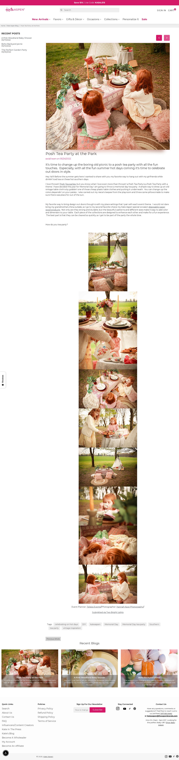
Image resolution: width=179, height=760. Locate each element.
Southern (154, 624)
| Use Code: (89, 2)
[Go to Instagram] (118, 709)
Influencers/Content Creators (18, 725)
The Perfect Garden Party (14, 50)
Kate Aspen (48, 757)
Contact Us (8, 717)
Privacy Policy (45, 708)
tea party (54, 628)
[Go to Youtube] (124, 709)
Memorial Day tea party (133, 624)
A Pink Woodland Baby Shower (16, 38)
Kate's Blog (8, 733)
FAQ (4, 721)
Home (3, 26)
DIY (84, 624)
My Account (8, 741)
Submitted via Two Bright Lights (107, 612)
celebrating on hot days (66, 624)
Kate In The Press (11, 729)
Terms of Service (47, 721)
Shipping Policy (46, 717)
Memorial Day (111, 624)
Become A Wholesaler (14, 737)
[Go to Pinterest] (134, 709)
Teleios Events (94, 607)
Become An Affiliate (13, 746)
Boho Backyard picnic (12, 44)
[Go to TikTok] (130, 709)
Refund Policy (45, 712)
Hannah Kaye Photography (130, 607)
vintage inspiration (72, 628)
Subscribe (97, 710)
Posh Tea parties (68, 184)
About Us (7, 712)
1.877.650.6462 (166, 713)
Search (5, 708)
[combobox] (89, 10)
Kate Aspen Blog (13, 26)
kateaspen (95, 624)
